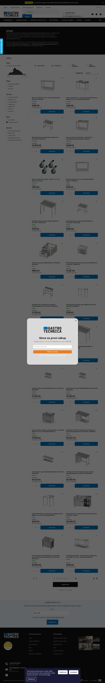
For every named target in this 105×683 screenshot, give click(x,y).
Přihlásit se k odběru (52, 351)
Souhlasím (73, 672)
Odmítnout (62, 672)
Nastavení (31, 679)
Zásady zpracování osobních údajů (57, 355)
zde (49, 675)
